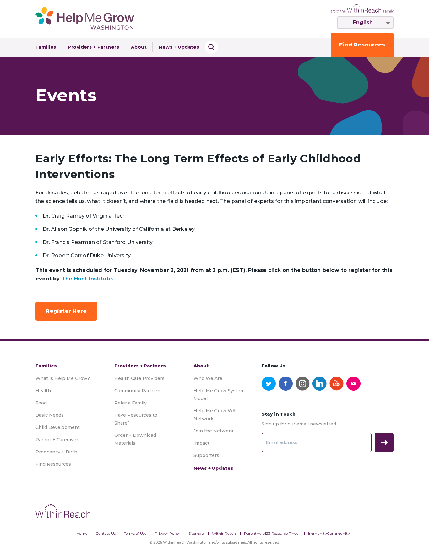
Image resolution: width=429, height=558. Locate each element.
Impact (201, 443)
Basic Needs (49, 415)
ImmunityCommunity (329, 533)
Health (43, 390)
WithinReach (224, 533)
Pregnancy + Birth (56, 452)
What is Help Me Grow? (62, 378)
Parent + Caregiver (56, 439)
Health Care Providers (139, 378)
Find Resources (362, 44)
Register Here (66, 311)
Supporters (206, 455)
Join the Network (213, 431)
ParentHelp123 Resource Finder (272, 533)
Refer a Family (130, 403)
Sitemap (196, 533)
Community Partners (138, 390)
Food (41, 403)
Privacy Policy (167, 533)
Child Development (57, 427)
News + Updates (179, 47)
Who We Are (207, 378)
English (363, 22)
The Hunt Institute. (88, 279)
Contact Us (105, 533)
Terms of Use (135, 533)
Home (81, 533)
